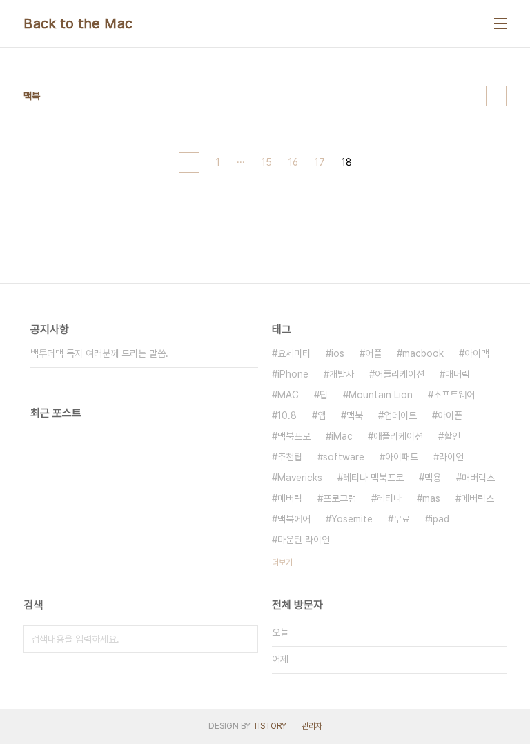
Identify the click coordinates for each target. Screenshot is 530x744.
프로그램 (339, 498)
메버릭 (289, 498)
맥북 (354, 415)
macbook (423, 353)
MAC (288, 394)
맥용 (432, 477)
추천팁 (289, 456)
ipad (440, 519)
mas (431, 498)
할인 (452, 436)
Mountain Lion (381, 394)
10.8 (287, 415)
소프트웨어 (454, 394)
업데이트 (400, 415)
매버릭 (457, 374)
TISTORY (269, 726)
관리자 (312, 726)
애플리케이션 (398, 436)
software (343, 456)
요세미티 (294, 353)
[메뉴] (500, 23)
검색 (244, 639)
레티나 (389, 498)
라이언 (451, 456)
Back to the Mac (78, 23)
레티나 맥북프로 (373, 477)
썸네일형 (472, 96)
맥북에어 (294, 519)
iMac (342, 436)
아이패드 (401, 456)
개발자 (341, 374)
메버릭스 (477, 498)
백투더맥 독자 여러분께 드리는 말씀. (99, 353)
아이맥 (476, 353)
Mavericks (299, 477)
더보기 (282, 562)
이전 (189, 162)
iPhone (292, 374)
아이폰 (450, 415)
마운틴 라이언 (303, 539)
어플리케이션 (399, 374)
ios (337, 353)
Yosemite (352, 519)
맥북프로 (294, 436)
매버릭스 (478, 477)
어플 (373, 353)
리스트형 (496, 96)
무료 (401, 519)
